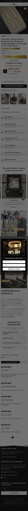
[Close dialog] (26, 239)
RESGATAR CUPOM (14, 269)
